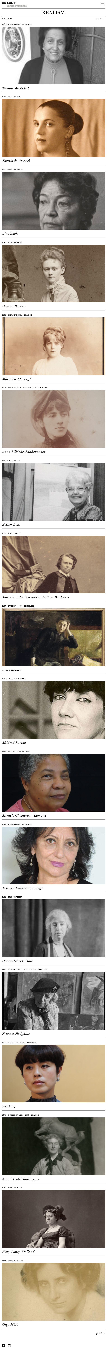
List (4, 18)
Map (10, 18)
